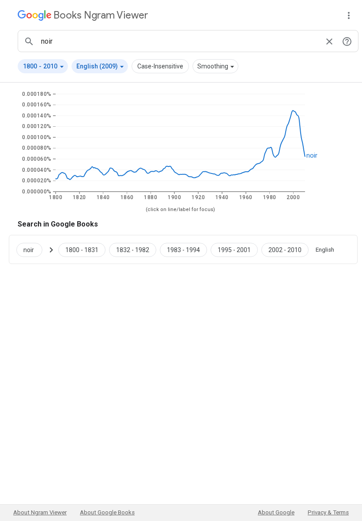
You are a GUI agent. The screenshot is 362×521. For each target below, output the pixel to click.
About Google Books (107, 512)
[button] (43, 66)
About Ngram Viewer (40, 512)
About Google (276, 512)
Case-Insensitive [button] (160, 66)
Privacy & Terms (328, 512)
